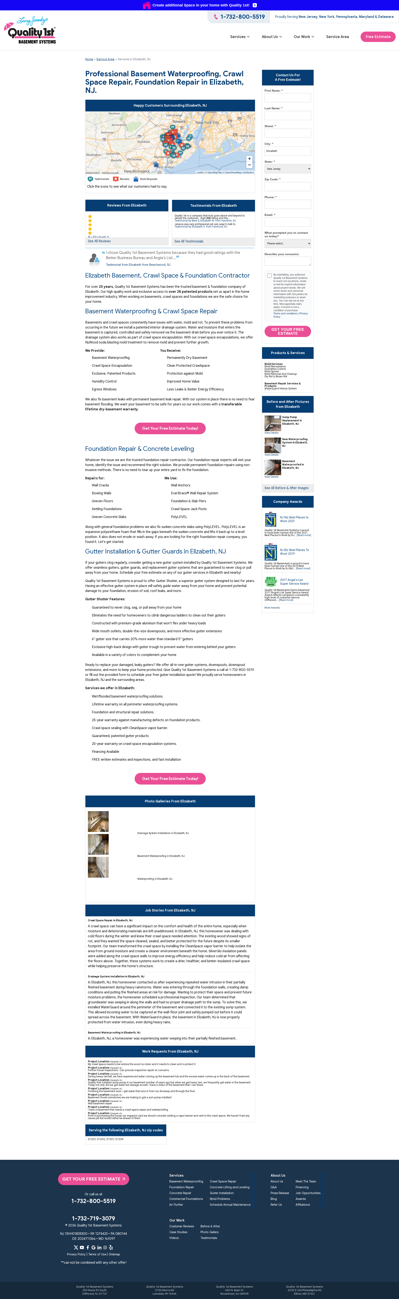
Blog (274, 1199)
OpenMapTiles (215, 172)
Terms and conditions (285, 313)
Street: (270, 126)
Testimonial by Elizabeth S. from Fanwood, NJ (201, 226)
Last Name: (273, 108)
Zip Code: (272, 179)
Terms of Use (97, 1254)
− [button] (249, 164)
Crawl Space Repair (223, 1181)
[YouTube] (81, 1247)
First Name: (274, 90)
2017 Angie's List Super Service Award (294, 582)
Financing (302, 1187)
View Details (271, 432)
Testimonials (209, 1238)
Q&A (274, 1187)
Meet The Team (306, 1181)
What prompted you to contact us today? (286, 234)
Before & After (210, 1226)
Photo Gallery (210, 1232)
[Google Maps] (93, 1247)
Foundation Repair (181, 1187)
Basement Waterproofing (186, 1181)
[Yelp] (110, 1247)
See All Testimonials (189, 241)
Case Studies (178, 1232)
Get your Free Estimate (287, 331)
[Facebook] (87, 1247)
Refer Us (276, 1205)
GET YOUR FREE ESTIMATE (91, 1179)
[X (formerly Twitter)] (76, 1247)
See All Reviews (99, 241)
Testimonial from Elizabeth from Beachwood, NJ (138, 265)
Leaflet (200, 172)
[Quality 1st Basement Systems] (30, 30)
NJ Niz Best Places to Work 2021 (294, 519)
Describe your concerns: (282, 254)
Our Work (302, 36)
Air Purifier (176, 1205)
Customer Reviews (181, 1226)
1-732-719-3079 (93, 1218)
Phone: (271, 197)
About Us (270, 36)
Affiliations (303, 1205)
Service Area (337, 36)
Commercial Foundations (186, 1199)
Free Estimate (378, 36)
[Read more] (304, 535)
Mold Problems (220, 1199)
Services (238, 36)
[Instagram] (105, 1247)
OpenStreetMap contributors (239, 172)
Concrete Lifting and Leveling (230, 1187)
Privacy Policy (76, 1254)
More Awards (272, 607)
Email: (270, 214)
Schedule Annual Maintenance (230, 1205)
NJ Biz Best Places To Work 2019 (294, 552)
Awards (301, 1199)
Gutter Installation (222, 1193)
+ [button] (249, 158)
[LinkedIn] (99, 1247)
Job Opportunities (308, 1193)
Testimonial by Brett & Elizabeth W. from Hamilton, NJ (205, 220)
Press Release (280, 1193)
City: (269, 143)
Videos (174, 1238)
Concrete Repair (180, 1193)
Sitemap (114, 1254)
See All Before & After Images (287, 488)
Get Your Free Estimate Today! (170, 428)
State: (270, 161)
